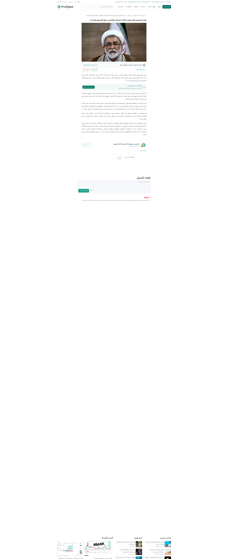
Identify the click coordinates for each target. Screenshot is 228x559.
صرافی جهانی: (147, 2)
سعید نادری (143, 151)
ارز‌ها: (170, 2)
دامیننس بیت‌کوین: (159, 2)
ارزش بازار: (138, 2)
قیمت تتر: (124, 2)
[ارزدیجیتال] (65, 7)
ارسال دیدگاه (84, 191)
